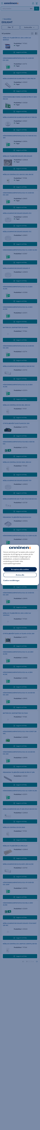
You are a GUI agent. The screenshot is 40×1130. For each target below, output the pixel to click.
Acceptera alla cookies (20, 569)
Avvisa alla (20, 575)
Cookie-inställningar (11, 580)
